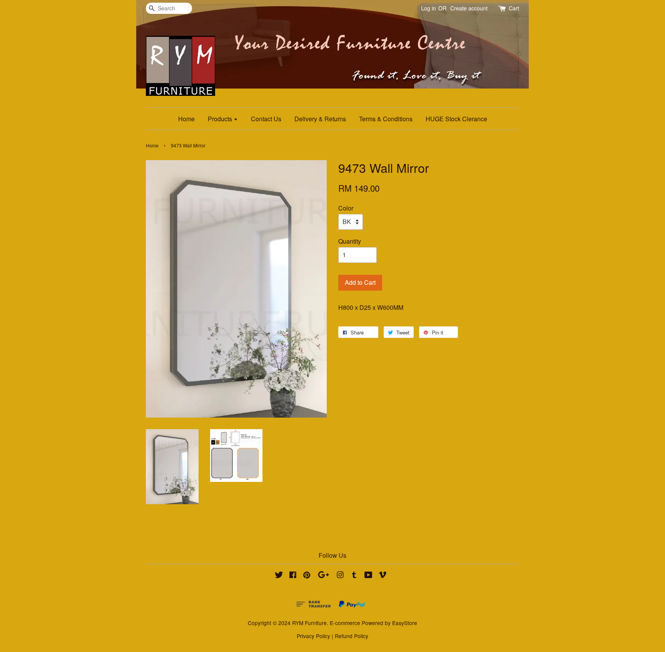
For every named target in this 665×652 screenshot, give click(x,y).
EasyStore (404, 623)
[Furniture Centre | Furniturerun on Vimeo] (382, 576)
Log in (428, 8)
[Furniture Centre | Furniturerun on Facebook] (293, 576)
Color (345, 208)
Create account (469, 8)
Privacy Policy (313, 636)
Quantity (349, 241)
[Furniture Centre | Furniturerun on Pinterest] (306, 576)
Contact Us (266, 118)
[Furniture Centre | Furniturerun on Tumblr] (354, 576)
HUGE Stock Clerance (456, 118)
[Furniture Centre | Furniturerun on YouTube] (368, 576)
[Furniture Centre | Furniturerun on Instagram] (340, 576)
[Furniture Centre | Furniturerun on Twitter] (279, 576)
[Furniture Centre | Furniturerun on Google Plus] (323, 576)
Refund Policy (351, 636)
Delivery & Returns (320, 118)
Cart (514, 8)
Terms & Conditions (386, 118)
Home (186, 118)
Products (221, 118)
